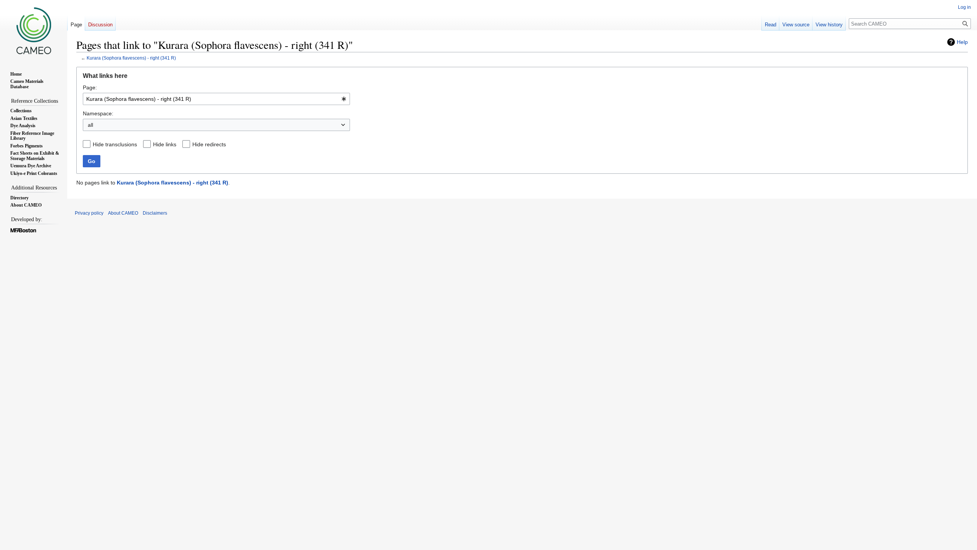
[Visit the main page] (33, 30)
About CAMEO (123, 213)
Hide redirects (209, 144)
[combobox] (216, 99)
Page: (90, 87)
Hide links (164, 144)
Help (962, 42)
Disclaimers (155, 213)
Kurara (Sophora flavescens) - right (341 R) (131, 57)
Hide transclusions (115, 144)
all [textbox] (90, 125)
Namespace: (98, 113)
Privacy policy (89, 213)
